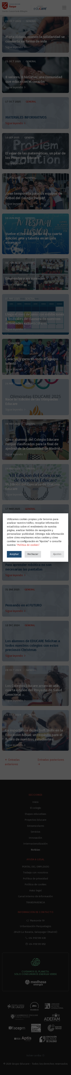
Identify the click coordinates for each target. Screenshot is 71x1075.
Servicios (35, 831)
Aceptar (14, 554)
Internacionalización (35, 843)
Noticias (35, 849)
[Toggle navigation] (64, 7)
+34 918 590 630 (37, 938)
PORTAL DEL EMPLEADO (35, 866)
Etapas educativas (35, 813)
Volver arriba (34, 1055)
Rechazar (32, 554)
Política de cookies (35, 884)
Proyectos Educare (35, 819)
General (31, 21)
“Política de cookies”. (28, 544)
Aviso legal (35, 890)
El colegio (35, 807)
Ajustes (57, 554)
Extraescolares (35, 825)
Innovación (35, 837)
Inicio (35, 802)
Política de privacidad (35, 878)
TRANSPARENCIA (35, 902)
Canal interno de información (35, 896)
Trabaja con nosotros (35, 872)
